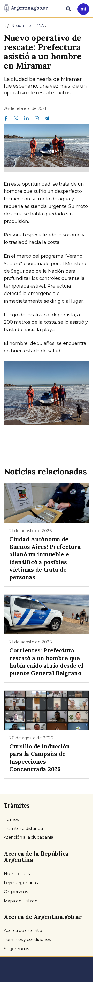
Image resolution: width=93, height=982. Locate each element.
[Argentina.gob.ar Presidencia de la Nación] (26, 8)
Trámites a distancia (23, 828)
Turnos (11, 819)
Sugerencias (16, 948)
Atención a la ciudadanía (28, 837)
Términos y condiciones (27, 939)
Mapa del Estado (20, 900)
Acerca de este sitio (23, 930)
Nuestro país (17, 873)
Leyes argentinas (21, 882)
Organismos (16, 891)
